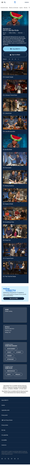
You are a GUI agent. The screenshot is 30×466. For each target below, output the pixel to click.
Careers (3, 405)
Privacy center (4, 415)
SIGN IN (27, 2)
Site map (3, 430)
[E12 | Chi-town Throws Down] (15, 86)
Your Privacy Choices (7, 420)
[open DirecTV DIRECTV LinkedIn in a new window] (2, 458)
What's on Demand (13, 7)
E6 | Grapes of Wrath (8, 204)
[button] (2, 2)
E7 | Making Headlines (8, 186)
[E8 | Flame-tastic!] (15, 159)
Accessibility (4, 440)
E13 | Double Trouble (8, 77)
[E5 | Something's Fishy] (15, 213)
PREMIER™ (9, 355)
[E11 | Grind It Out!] (15, 104)
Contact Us (3, 445)
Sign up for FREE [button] (14, 298)
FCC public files (4, 435)
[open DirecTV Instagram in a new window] (11, 458)
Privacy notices (4, 425)
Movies (25, 7)
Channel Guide (4, 7)
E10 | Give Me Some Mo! (9, 131)
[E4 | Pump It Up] (15, 231)
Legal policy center (5, 410)
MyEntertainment (11, 371)
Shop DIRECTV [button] (16, 49)
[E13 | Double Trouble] (15, 68)
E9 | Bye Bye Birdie (7, 149)
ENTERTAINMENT (11, 348)
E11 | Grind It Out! (7, 113)
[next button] (18, 59)
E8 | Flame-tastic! (7, 167)
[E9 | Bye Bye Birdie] (15, 141)
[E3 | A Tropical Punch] (15, 249)
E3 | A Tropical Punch (8, 258)
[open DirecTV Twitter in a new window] (8, 458)
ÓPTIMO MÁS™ (10, 359)
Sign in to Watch (16, 55)
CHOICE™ (9, 352)
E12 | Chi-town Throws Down (10, 95)
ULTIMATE (18, 352)
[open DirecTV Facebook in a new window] (5, 458)
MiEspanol (18, 374)
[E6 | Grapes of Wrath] (15, 195)
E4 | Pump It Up (6, 240)
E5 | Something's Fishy (8, 222)
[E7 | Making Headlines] (15, 177)
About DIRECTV (4, 400)
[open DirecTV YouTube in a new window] (14, 458)
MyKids (9, 374)
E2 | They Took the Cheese (9, 276)
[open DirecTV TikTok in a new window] (18, 458)
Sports (21, 7)
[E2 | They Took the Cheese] (15, 268)
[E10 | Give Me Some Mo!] (15, 123)
